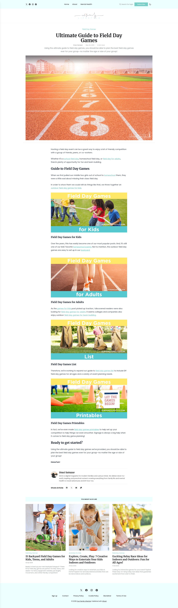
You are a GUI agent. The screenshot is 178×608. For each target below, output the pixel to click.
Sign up (54, 596)
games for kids (64, 308)
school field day (71, 158)
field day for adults (111, 158)
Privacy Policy (78, 596)
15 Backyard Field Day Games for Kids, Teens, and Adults (45, 558)
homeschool (110, 175)
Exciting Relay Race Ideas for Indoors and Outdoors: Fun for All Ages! (130, 559)
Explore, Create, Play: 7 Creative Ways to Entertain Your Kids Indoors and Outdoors (88, 559)
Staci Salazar (67, 472)
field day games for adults (73, 311)
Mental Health (86, 4)
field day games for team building (80, 315)
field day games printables (86, 429)
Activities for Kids (75, 553)
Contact (65, 596)
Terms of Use (121, 596)
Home (66, 4)
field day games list (105, 370)
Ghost (104, 601)
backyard (85, 250)
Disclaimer (107, 596)
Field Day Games (89, 29)
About (74, 4)
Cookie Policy (93, 596)
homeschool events (82, 247)
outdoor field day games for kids (66, 188)
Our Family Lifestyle (84, 601)
